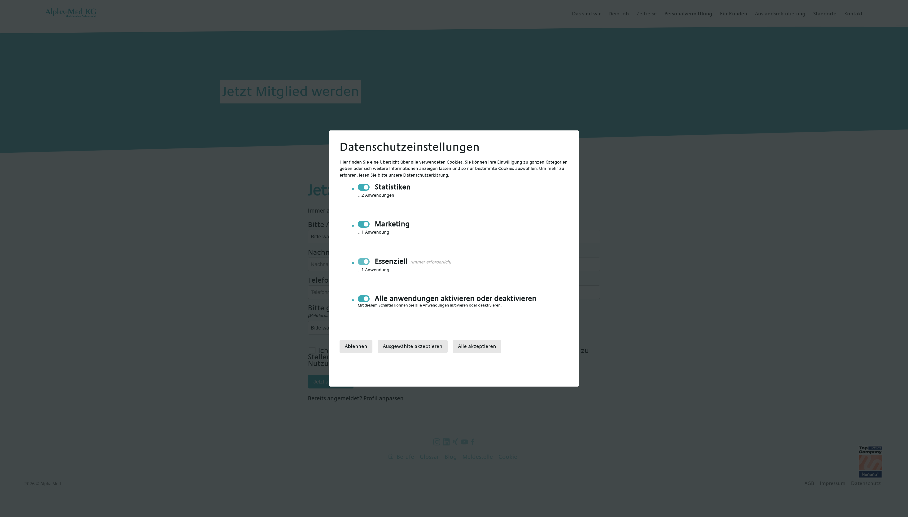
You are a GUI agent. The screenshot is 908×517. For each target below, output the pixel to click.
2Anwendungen (376, 195)
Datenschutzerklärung (425, 175)
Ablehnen (356, 346)
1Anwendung (373, 232)
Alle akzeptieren (477, 346)
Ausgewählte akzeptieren (412, 346)
